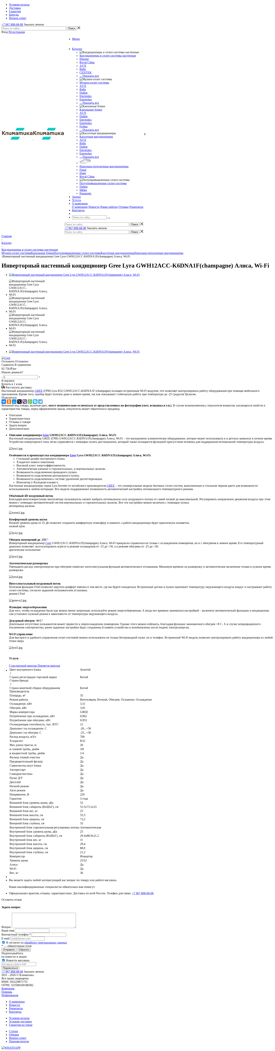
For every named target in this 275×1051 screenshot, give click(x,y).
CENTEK (86, 72)
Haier (83, 173)
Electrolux (86, 96)
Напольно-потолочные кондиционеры (104, 166)
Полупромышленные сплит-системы (103, 183)
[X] (19, 401)
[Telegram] (40, 401)
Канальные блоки (91, 109)
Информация (9, 995)
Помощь (6, 991)
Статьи (13, 1031)
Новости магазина (17, 960)
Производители (19, 1041)
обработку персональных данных (45, 942)
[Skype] (35, 401)
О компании (80, 206)
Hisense (84, 59)
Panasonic (85, 193)
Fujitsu (84, 126)
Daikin (84, 92)
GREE (39, 390)
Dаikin (84, 116)
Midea (83, 190)
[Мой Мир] (14, 401)
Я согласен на (36, 942)
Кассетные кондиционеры (96, 136)
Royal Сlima (87, 62)
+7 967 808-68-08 (12, 24)
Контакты (15, 1011)
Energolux (86, 99)
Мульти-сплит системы (94, 82)
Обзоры (14, 1034)
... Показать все (89, 75)
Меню (76, 38)
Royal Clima (87, 176)
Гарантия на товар (20, 1024)
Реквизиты (136, 206)
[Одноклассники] (9, 401)
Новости (94, 206)
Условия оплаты (19, 1018)
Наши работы (109, 206)
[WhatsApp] (30, 401)
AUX (83, 65)
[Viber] (24, 401)
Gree (46, 435)
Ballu (83, 69)
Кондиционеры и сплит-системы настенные (108, 55)
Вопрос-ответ (17, 1038)
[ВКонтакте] (3, 401)
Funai (83, 169)
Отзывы (123, 206)
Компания (7, 988)
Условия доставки (20, 1021)
